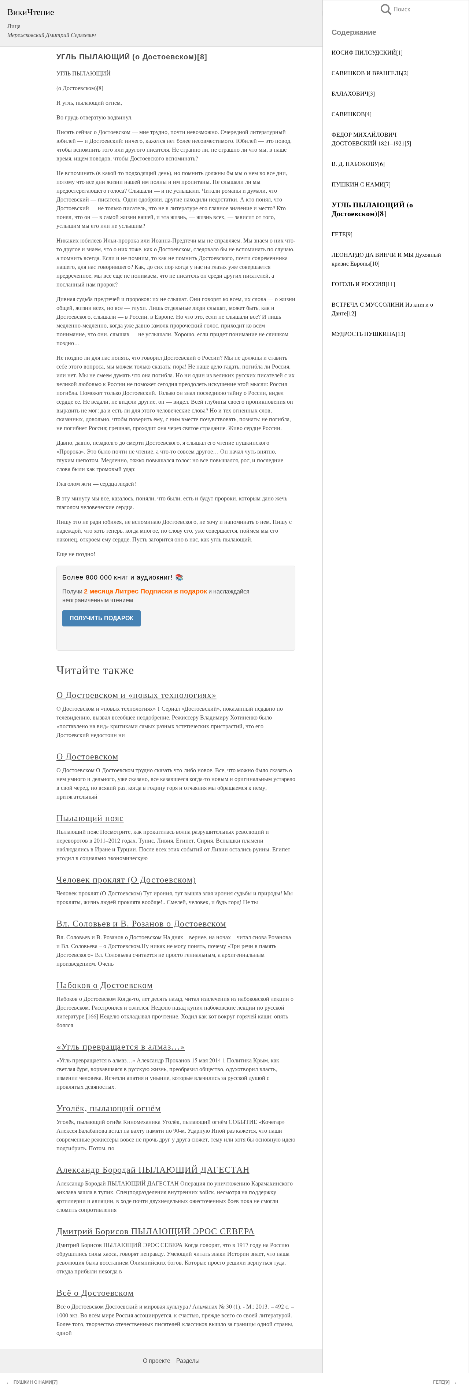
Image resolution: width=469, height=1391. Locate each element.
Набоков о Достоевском (104, 985)
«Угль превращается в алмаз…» (120, 1046)
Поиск (395, 9)
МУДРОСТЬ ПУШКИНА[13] (368, 333)
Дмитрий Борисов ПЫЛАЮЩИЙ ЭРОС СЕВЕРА (155, 1231)
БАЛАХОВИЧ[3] (353, 93)
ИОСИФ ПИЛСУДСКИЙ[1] (367, 52)
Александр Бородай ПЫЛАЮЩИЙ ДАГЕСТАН (153, 1169)
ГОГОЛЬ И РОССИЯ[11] (363, 284)
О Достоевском (87, 756)
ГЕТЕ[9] (342, 234)
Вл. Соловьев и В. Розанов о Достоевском (141, 923)
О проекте (156, 1361)
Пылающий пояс (89, 818)
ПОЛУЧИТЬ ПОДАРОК (101, 618)
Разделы (188, 1361)
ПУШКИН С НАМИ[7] (361, 184)
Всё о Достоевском (95, 1292)
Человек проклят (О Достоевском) (126, 879)
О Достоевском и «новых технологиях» (136, 694)
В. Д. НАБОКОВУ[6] (358, 163)
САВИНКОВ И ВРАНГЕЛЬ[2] (370, 73)
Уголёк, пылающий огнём (108, 1108)
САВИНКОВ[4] (352, 114)
